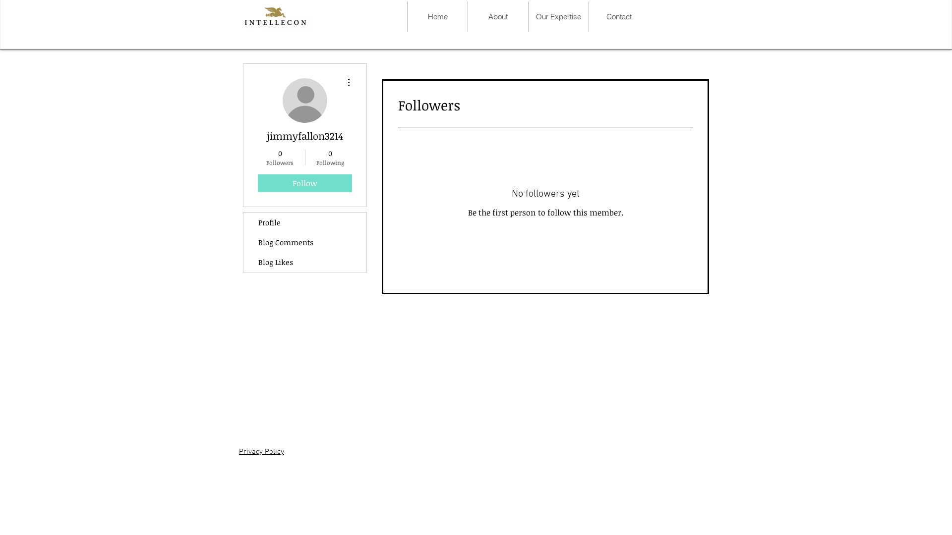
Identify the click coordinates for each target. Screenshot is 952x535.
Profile (269, 222)
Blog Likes (275, 262)
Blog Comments (285, 242)
